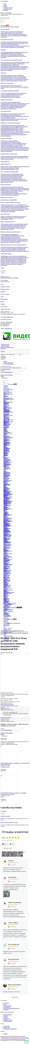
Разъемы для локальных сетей (8, 216)
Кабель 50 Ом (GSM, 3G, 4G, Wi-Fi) (11, 204)
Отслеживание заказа (6, 367)
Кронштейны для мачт (11, 225)
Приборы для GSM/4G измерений (14, 239)
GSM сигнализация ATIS (9, 113)
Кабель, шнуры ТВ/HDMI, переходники (10, 202)
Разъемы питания (7, 217)
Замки (5, 63)
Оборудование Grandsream (9, 175)
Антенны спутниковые (8, 93)
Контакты (5, 10)
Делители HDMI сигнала (13, 249)
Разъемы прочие (16, 217)
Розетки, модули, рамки (6, 166)
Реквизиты (6, 1003)
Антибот (3, 356)
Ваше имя (3, 348)
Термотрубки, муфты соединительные (13, 262)
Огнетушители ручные (14, 157)
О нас (4, 3)
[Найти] (14, 343)
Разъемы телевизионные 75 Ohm (12, 218)
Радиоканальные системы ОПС (15, 119)
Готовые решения (5, 29)
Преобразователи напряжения (13, 193)
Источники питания (6, 184)
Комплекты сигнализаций (8, 35)
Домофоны (3, 49)
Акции (5, 5)
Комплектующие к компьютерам (9, 200)
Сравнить (8, 705)
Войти (2, 12)
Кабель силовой (16, 210)
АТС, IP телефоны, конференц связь (9, 171)
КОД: (2, 652)
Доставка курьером (5, 816)
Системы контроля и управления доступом (11, 60)
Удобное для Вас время (6, 354)
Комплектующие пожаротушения (16, 156)
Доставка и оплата (8, 7)
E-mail (2, 370)
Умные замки (19, 78)
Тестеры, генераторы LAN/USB (12, 242)
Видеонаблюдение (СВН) (7, 39)
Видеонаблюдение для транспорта (14, 46)
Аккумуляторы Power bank (12, 188)
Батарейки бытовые (8, 189)
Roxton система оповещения (14, 126)
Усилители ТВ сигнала (10, 108)
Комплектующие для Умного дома (17, 80)
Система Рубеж (14, 120)
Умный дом (3, 72)
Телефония (7, 169)
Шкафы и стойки (14, 169)
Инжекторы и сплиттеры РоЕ (12, 143)
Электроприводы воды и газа (12, 76)
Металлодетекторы (9, 66)
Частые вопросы (7, 1014)
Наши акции (6, 1027)
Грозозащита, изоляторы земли (12, 103)
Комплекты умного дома (8, 34)
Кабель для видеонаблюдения (13, 207)
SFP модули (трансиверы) (9, 140)
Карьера (5, 1033)
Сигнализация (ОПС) (6, 111)
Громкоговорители (11, 128)
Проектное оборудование (18, 47)
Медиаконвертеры (20, 147)
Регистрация (8, 12)
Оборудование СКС (5, 164)
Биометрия (20, 62)
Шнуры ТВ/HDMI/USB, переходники (12, 211)
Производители (7, 1005)
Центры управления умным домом (11, 75)
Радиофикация (12, 133)
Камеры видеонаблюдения (9, 42)
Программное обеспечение (13, 67)
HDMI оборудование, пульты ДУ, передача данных (13, 244)
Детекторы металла (7, 234)
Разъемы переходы (5, 214)
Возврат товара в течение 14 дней (9, 822)
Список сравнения (8, 362)
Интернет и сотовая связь (7, 83)
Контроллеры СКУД (9, 65)
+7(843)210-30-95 (8, 328)
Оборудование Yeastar (9, 179)
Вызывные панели (12, 52)
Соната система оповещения (14, 134)
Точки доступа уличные (17, 148)
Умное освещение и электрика (12, 79)
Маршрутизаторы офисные (9, 147)
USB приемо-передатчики (16, 248)
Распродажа (6, 1026)
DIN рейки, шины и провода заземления (13, 256)
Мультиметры (9, 235)
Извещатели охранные (9, 115)
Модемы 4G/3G (11, 85)
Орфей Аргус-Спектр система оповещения (14, 132)
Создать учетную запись (7, 375)
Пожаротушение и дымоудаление (9, 154)
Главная (3, 630)
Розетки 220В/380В (17, 260)
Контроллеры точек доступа (11, 144)
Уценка (2, 267)
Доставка (5, 1016)
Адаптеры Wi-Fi (11, 142)
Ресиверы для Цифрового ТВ (9, 107)
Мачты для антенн (16, 228)
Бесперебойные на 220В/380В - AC (11, 191)
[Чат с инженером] (26, 1040)
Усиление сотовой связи (11, 87)
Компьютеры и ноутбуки (7, 197)
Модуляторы (10, 104)
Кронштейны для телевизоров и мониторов (13, 226)
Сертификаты (6, 1007)
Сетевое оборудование (6, 138)
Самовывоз (3, 811)
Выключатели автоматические (13, 257)
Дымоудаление (4, 156)
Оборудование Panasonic (8, 176)
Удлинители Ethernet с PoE (16, 150)
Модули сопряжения (9, 54)
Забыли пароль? (8, 372)
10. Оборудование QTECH (9, 174)
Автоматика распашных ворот (10, 62)
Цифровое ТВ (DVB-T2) (7, 99)
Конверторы (9, 95)
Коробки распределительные (13, 258)
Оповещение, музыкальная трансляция (10, 122)
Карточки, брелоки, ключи (13, 63)
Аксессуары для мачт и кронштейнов (12, 224)
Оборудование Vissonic (9, 178)
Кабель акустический (14, 206)
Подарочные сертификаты (10, 1028)
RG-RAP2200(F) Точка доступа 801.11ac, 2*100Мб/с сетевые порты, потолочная (13, 793)
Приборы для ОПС (16, 241)
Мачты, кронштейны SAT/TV (8, 221)
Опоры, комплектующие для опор (12, 228)
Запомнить (4, 378)
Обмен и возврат (7, 1021)
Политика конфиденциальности (11, 1008)
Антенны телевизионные (9, 102)
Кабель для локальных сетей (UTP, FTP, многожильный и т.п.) (14, 208)
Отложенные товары (8, 364)
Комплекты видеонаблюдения (10, 31)
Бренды (5, 6)
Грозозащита (4, 85)
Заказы (5, 361)
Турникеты (16, 69)
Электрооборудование (6, 253)
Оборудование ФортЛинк (15, 180)
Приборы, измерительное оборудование (10, 231)
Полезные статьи (7, 9)
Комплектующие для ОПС (12, 116)
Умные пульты (12, 78)
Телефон (3, 351)
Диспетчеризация (5, 161)
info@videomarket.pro (8, 317)
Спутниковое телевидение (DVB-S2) (10, 90)
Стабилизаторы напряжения (11, 195)
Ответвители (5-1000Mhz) (8, 106)
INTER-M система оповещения (10, 125)
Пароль (2, 372)
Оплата (5, 1017)
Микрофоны (10, 129)
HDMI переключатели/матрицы (10, 247)
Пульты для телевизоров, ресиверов (20, 251)
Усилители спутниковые (14, 97)
